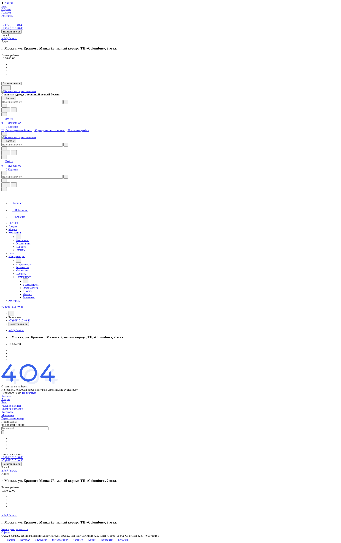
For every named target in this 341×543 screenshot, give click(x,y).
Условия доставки (12, 408)
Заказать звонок (11, 31)
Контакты (7, 412)
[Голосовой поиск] (5, 110)
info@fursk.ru (9, 38)
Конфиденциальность (14, 529)
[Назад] (18, 236)
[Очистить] (65, 102)
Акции (5, 399)
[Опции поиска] (4, 106)
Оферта (5, 532)
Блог (4, 402)
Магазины (7, 415)
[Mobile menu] (4, 173)
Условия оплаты (11, 405)
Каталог (6, 396)
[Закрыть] (4, 189)
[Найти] (14, 110)
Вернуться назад (11, 392)
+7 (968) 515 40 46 (12, 24)
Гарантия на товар (12, 418)
